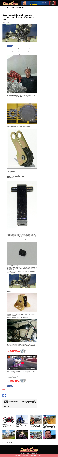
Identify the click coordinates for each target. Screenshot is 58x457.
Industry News (18, 7)
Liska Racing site (13, 95)
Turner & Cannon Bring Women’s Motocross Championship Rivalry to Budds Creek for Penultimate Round (7, 441)
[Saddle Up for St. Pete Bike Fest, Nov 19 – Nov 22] (36, 434)
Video (23, 7)
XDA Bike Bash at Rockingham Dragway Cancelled (22, 426)
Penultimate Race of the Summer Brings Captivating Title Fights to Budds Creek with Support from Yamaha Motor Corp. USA (49, 427)
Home (3, 7)
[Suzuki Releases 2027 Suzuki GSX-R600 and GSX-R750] (8, 419)
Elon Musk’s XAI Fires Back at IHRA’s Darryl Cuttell (48, 441)
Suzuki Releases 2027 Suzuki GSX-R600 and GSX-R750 (8, 426)
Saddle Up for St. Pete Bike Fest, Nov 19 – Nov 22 (36, 441)
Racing (8, 7)
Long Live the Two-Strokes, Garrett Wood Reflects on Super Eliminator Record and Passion (29, 402)
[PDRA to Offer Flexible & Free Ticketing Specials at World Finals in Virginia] (22, 434)
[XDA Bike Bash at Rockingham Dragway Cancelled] (22, 419)
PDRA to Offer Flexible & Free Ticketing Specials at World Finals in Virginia (21, 441)
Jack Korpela (4, 22)
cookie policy (35, 455)
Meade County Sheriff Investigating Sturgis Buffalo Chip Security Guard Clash (35, 426)
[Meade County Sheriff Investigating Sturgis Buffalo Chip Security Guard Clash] (36, 419)
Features (12, 7)
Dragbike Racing (18, 424)
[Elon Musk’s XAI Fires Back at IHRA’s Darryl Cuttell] (49, 434)
